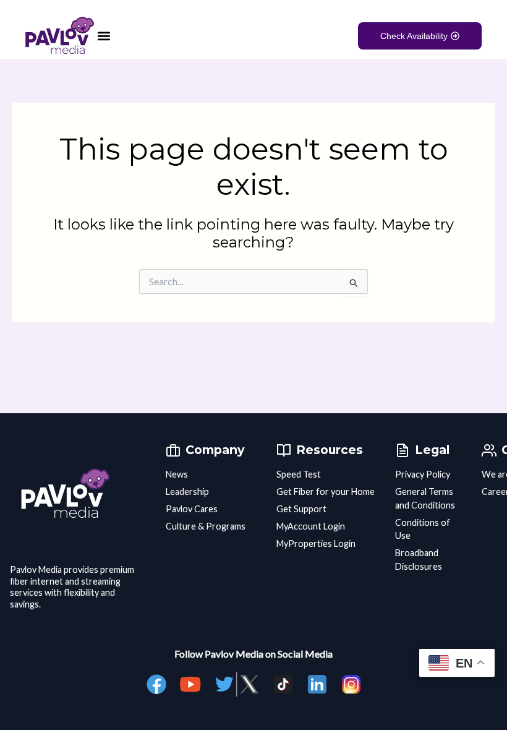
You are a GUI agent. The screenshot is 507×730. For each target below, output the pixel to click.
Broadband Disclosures (418, 560)
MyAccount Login (310, 526)
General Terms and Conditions (425, 498)
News (177, 474)
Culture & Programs (205, 526)
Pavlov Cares (192, 509)
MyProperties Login (316, 543)
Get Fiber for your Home (325, 491)
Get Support (301, 509)
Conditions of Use (422, 529)
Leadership (187, 491)
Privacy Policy (422, 474)
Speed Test (298, 474)
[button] (104, 35)
